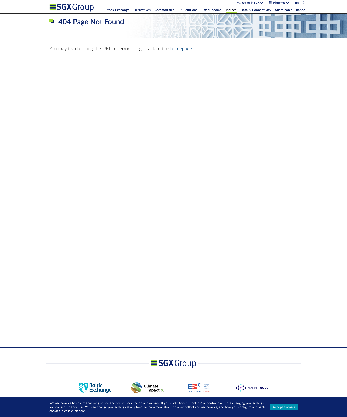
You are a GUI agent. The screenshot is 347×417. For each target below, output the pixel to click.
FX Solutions (187, 10)
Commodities (164, 10)
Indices (231, 10)
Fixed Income (211, 10)
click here (78, 411)
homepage (181, 48)
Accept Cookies (284, 407)
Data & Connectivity (256, 10)
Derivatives (142, 10)
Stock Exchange (118, 10)
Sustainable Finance (290, 10)
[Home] (76, 7)
